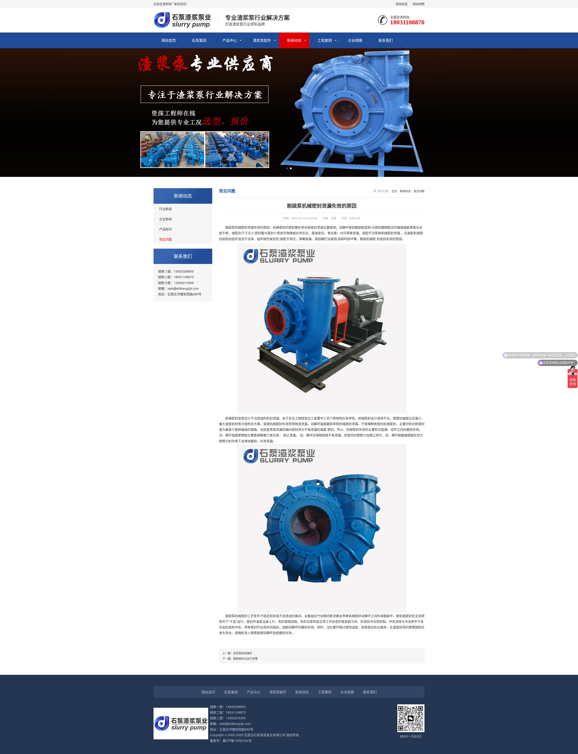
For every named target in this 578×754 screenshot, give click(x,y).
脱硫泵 (230, 227)
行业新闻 (165, 208)
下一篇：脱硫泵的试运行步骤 (240, 658)
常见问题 (165, 239)
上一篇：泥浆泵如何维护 (237, 653)
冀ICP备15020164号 (237, 740)
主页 (394, 191)
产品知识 (165, 229)
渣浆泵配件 (262, 40)
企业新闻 (165, 219)
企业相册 (355, 40)
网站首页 (168, 40)
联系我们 (385, 40)
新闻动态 (294, 40)
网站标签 (402, 4)
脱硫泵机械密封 (236, 615)
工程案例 (324, 40)
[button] (287, 168)
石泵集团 (199, 40)
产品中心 (229, 40)
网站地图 (418, 4)
